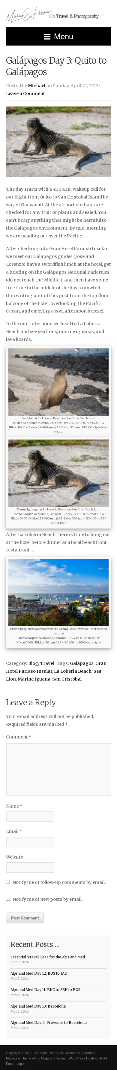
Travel (47, 663)
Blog (33, 663)
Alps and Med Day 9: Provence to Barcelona (48, 1023)
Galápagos (82, 663)
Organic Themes (53, 1058)
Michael (36, 85)
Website (14, 857)
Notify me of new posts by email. (48, 899)
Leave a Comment (25, 93)
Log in (20, 1063)
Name (14, 806)
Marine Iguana (34, 679)
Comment (19, 737)
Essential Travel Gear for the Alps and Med (47, 957)
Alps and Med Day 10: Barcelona (38, 1006)
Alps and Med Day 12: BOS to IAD (39, 973)
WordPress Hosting (83, 1058)
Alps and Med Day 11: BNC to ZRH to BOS (45, 990)
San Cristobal (67, 679)
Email (14, 831)
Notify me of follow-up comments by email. (59, 882)
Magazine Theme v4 (21, 1058)
